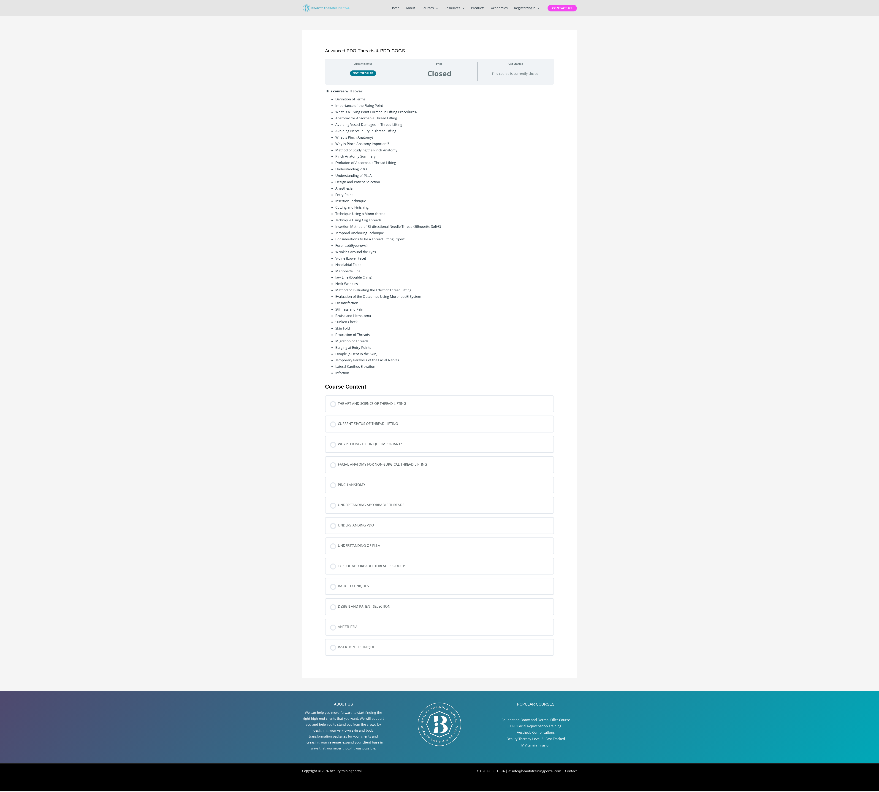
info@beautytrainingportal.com (536, 771)
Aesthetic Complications (536, 732)
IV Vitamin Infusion (536, 745)
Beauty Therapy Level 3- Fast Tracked (536, 738)
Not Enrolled (363, 73)
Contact (571, 771)
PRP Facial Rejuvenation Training (535, 726)
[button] (436, 8)
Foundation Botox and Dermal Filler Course (536, 719)
